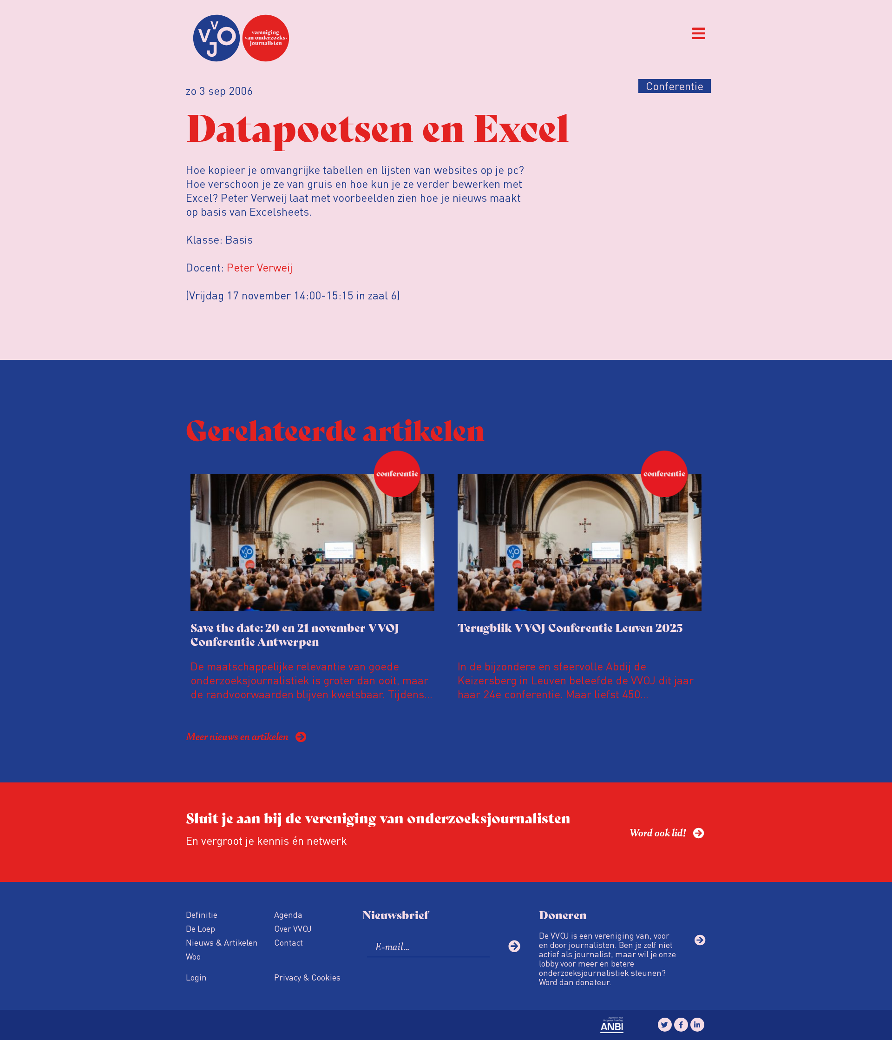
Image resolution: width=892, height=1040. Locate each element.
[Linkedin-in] (697, 1025)
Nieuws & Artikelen (222, 942)
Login (196, 977)
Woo (193, 956)
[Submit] (514, 946)
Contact (288, 942)
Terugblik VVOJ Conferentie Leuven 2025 (570, 627)
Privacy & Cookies (307, 977)
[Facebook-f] (681, 1025)
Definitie (201, 914)
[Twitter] (665, 1025)
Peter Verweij (260, 267)
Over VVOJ (293, 928)
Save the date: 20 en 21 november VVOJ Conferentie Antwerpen (295, 634)
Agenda (288, 914)
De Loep (200, 928)
